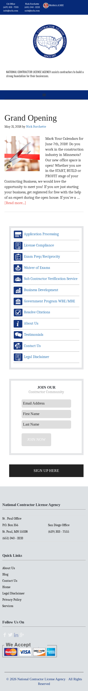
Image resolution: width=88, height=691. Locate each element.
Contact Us (9, 581)
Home (6, 587)
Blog (5, 574)
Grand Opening (30, 118)
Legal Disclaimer (13, 593)
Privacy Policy (12, 600)
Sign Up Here (46, 471)
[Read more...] (15, 203)
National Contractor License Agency (50, 34)
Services (7, 606)
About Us (8, 568)
